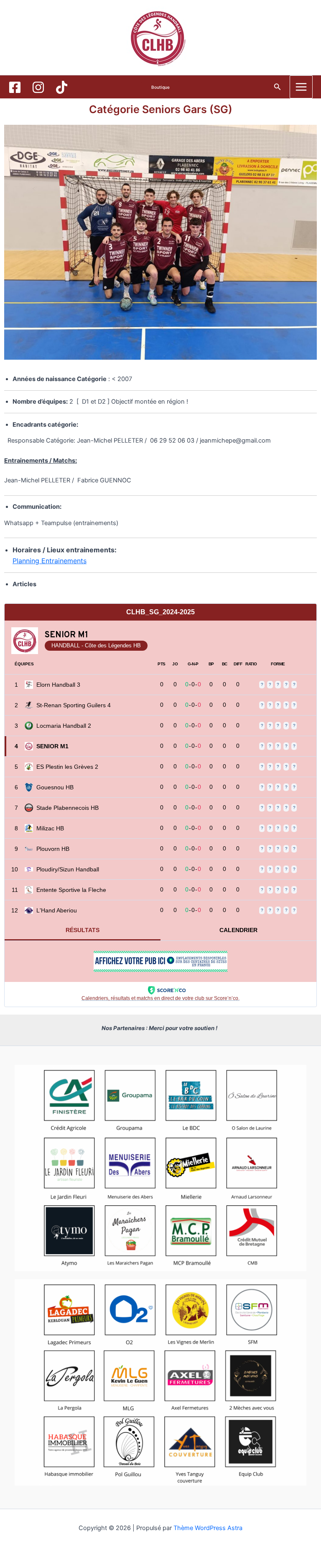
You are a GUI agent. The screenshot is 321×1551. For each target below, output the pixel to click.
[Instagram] (38, 87)
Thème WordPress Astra (207, 1528)
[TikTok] (61, 87)
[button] (160, 87)
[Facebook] (14, 87)
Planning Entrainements (50, 561)
